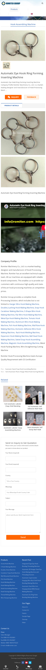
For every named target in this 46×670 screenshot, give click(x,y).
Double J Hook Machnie (8, 570)
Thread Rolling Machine (8, 595)
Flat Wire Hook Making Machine (28, 315)
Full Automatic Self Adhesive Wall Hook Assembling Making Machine (35, 407)
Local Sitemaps (22, 658)
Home (4, 9)
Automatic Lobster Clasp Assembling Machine (13, 429)
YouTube (26, 662)
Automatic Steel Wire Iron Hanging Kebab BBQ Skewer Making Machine (31, 589)
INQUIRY (15, 97)
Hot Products (31, 658)
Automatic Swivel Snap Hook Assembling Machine (20, 369)
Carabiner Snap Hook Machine (10, 573)
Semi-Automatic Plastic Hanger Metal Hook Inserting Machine (24, 372)
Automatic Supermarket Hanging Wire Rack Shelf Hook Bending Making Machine (31, 580)
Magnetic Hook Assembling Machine (24, 343)
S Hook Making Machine (8, 567)
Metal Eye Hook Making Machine (14, 318)
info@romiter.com (11, 645)
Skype (30, 662)
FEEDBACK (31, 97)
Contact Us (14, 14)
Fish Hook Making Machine (20, 325)
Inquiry (24, 613)
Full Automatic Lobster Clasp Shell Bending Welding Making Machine (12, 405)
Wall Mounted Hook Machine (10, 576)
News (4, 14)
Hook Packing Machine (8, 592)
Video (24, 9)
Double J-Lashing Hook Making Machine (17, 307)
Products (14, 9)
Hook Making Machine (8, 585)
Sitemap (24, 619)
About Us (33, 9)
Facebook (23, 662)
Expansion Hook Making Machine (15, 336)
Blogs (25, 14)
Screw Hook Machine (7, 564)
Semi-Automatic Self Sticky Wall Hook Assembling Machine (35, 428)
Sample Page (26, 616)
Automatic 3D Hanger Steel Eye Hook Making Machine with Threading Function (32, 572)
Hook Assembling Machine (23, 24)
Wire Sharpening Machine (9, 598)
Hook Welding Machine (8, 582)
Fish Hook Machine (7, 579)
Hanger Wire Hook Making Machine (24, 304)
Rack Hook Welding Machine (28, 332)
